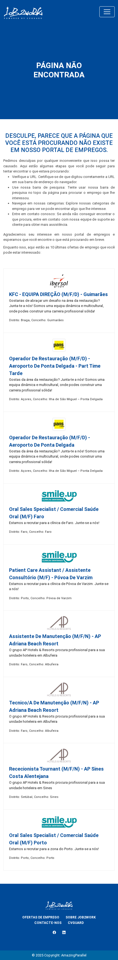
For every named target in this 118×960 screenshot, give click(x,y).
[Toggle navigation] (107, 11)
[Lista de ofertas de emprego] (23, 11)
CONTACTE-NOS (47, 923)
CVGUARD (76, 923)
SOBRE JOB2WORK (81, 917)
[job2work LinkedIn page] (64, 932)
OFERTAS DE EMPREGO (40, 917)
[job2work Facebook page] (54, 932)
